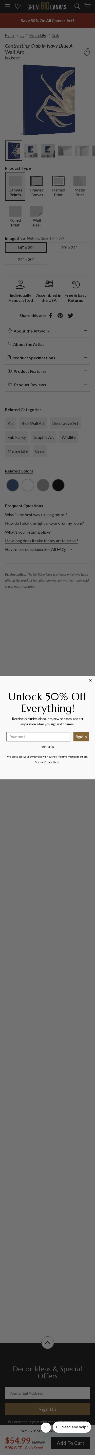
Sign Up (81, 736)
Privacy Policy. (52, 761)
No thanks (47, 746)
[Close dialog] (90, 680)
